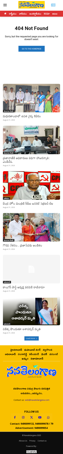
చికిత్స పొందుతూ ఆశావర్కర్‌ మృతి (22, 329)
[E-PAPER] (53, 5)
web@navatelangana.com (37, 400)
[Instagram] (23, 417)
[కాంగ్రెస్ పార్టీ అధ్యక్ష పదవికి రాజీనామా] (31, 269)
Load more (30, 338)
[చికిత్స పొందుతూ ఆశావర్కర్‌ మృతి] (31, 311)
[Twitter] (31, 417)
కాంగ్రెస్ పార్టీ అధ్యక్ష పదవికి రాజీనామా (24, 287)
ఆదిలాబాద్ (7, 282)
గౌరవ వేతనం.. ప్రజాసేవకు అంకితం (22, 245)
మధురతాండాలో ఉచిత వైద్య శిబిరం (22, 116)
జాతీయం (6, 198)
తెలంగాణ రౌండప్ (8, 111)
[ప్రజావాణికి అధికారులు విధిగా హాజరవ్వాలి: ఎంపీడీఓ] (31, 140)
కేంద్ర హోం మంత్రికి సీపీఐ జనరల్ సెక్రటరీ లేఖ (28, 203)
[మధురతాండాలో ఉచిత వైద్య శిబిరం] (31, 98)
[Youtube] (40, 417)
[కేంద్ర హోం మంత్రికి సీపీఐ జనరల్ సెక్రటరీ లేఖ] (31, 185)
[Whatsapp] (48, 417)
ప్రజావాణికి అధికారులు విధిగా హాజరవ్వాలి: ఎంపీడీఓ (26, 160)
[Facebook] (15, 417)
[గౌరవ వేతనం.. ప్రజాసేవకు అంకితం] (31, 227)
